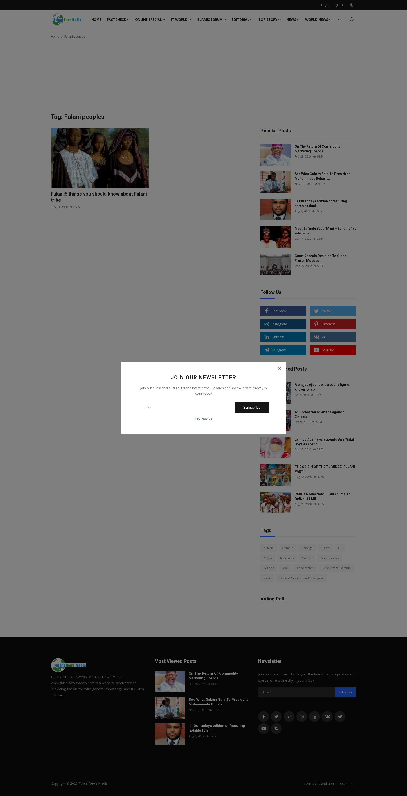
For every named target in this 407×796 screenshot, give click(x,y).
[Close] (279, 368)
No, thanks (203, 419)
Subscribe (252, 407)
